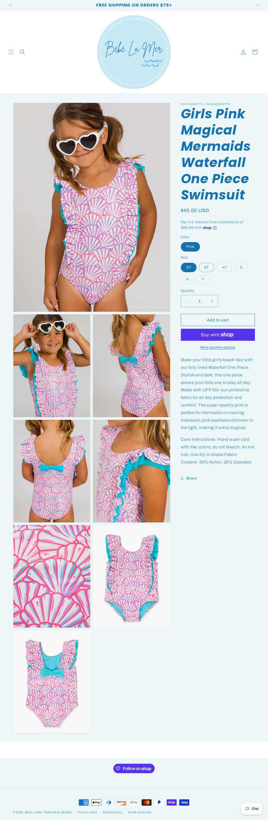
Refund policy (112, 812)
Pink (190, 247)
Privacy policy (87, 812)
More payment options (217, 347)
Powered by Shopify (58, 812)
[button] (11, 52)
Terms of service (140, 812)
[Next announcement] (258, 5)
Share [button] (191, 478)
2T (188, 267)
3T (206, 267)
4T (227, 268)
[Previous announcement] (10, 5)
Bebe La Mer (34, 812)
